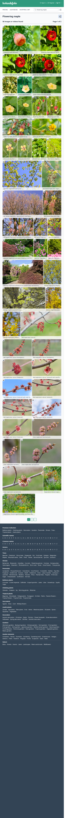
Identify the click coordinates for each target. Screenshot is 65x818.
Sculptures (35, 638)
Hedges (54, 637)
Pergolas (23, 638)
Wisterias (32, 590)
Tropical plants (7, 532)
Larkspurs (55, 573)
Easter (25, 617)
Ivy (17, 590)
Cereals (5, 609)
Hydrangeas (6, 565)
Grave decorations (51, 617)
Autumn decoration (8, 617)
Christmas (19, 617)
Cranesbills (43, 571)
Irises (39, 573)
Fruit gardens (7, 627)
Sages (4, 577)
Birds (4, 644)
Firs (34, 555)
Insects (15, 644)
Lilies (44, 582)
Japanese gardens (27, 627)
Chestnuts (12, 555)
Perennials (41, 530)
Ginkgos (46, 555)
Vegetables (13, 611)
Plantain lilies (40, 575)
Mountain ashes (13, 557)
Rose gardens (30, 629)
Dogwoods (28, 555)
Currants (27, 563)
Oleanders (14, 565)
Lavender (5, 575)
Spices (54, 609)
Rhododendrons (24, 565)
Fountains (19, 637)
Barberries (6, 563)
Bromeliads (12, 596)
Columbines (26, 571)
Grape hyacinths (32, 582)
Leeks (40, 582)
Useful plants (17, 532)
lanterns (5, 638)
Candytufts (6, 571)
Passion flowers (51, 596)
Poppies (47, 575)
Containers (6, 637)
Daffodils (23, 582)
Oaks (20, 557)
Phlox (33, 575)
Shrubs (48, 530)
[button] (60, 16)
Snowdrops (51, 582)
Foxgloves (5, 573)
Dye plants (11, 609)
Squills (58, 582)
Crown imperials (14, 582)
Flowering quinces (37, 563)
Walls (46, 638)
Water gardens (7, 631)
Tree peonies (56, 565)
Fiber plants (19, 609)
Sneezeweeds (11, 577)
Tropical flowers (7, 598)
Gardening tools (36, 637)
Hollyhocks (32, 573)
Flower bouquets (39, 617)
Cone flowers (35, 571)
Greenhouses (46, 637)
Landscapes (26, 644)
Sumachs (52, 557)
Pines (25, 557)
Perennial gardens (18, 629)
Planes (30, 557)
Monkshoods (13, 575)
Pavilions (16, 638)
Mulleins (21, 575)
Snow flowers (47, 565)
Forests (9, 644)
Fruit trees (39, 555)
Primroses (54, 575)
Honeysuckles (54, 563)
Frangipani (30, 596)
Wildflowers (47, 644)
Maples (5, 557)
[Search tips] (60, 10)
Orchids (37, 596)
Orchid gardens (7, 629)
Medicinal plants (38, 609)
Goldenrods (13, 573)
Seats (41, 638)
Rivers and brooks (37, 644)
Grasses (20, 573)
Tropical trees (27, 598)
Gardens (34, 530)
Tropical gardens (40, 629)
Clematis (5, 590)
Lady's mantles (46, 573)
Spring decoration (15, 619)
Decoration (27, 530)
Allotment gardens (8, 625)
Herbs (30, 609)
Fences (12, 637)
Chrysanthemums (15, 571)
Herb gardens (16, 627)
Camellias (21, 563)
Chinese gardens (32, 625)
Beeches (5, 555)
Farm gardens (43, 625)
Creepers (12, 590)
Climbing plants (17, 530)
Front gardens (52, 625)
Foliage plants (22, 596)
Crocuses (5, 582)
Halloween (6, 619)
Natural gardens (54, 627)
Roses (39, 565)
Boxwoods (13, 563)
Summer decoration (35, 619)
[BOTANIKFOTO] (10, 3)
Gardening (26, 637)
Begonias (5, 596)
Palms (43, 596)
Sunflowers (20, 577)
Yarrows (27, 577)
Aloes (9, 604)
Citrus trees (19, 555)
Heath (26, 573)
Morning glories (24, 590)
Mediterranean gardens (41, 627)
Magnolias (53, 555)
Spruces (46, 557)
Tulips (4, 584)
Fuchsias (46, 563)
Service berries (38, 557)
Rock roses (33, 565)
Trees (53, 530)
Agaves (5, 604)
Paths (10, 638)
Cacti (14, 604)
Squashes (5, 611)
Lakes (20, 644)
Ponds (29, 638)
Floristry (30, 617)
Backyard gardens (20, 625)
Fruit (25, 609)
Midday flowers (21, 604)
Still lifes (24, 619)
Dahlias (50, 571)
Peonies (27, 575)
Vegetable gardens (52, 629)
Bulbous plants (7, 530)
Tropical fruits (17, 598)
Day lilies (56, 571)
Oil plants (47, 609)
